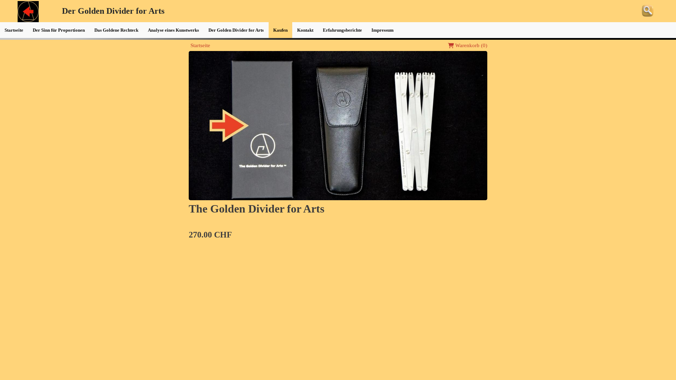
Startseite (200, 45)
